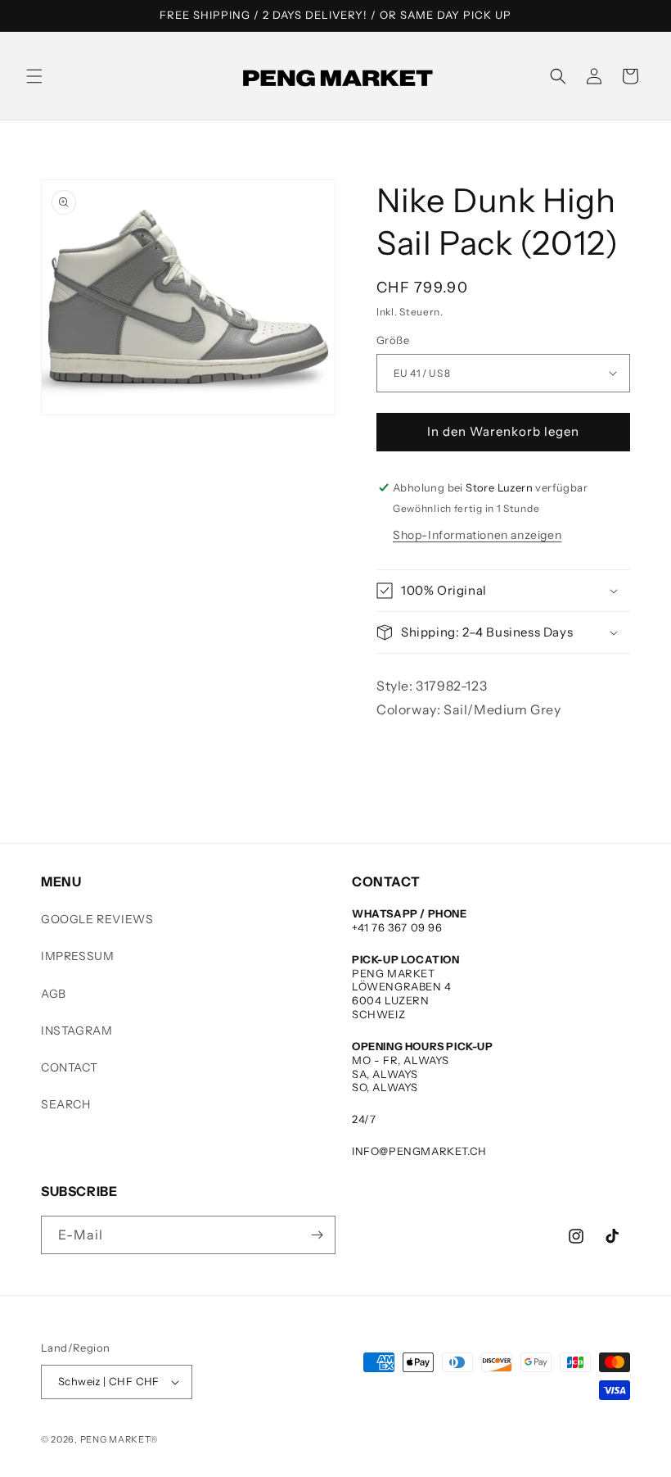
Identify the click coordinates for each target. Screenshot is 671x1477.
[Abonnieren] (317, 1235)
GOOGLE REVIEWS (97, 919)
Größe (392, 340)
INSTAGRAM (76, 1030)
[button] (34, 76)
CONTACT (69, 1067)
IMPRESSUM (77, 956)
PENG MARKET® (119, 1439)
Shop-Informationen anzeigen (477, 535)
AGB (53, 993)
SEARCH (66, 1104)
